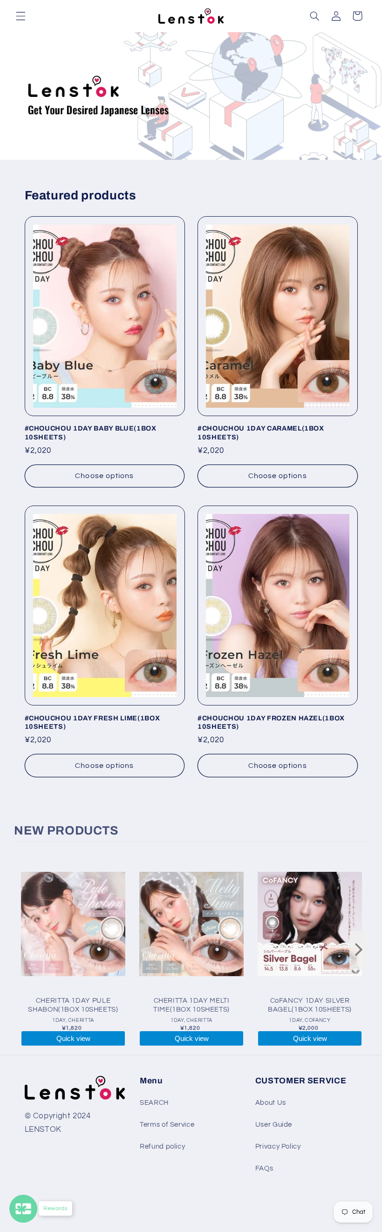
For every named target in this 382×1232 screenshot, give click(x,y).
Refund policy (162, 1146)
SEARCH (154, 1102)
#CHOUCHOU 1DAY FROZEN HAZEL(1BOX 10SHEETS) (271, 722)
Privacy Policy (278, 1146)
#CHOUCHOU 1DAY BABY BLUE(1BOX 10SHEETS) (91, 432)
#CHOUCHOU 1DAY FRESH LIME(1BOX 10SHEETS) (92, 722)
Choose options (104, 475)
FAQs (264, 1168)
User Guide (273, 1124)
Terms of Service (167, 1124)
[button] (20, 16)
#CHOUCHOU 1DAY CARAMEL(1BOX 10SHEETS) (261, 432)
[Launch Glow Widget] (23, 1209)
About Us (270, 1102)
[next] (358, 950)
